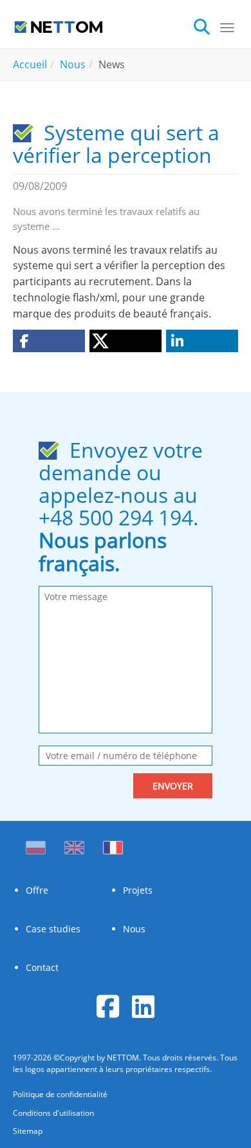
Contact (42, 967)
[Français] (113, 844)
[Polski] (38, 844)
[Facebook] (108, 1006)
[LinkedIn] (143, 1006)
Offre (37, 890)
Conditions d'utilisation (53, 1112)
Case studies (53, 929)
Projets (138, 890)
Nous (134, 929)
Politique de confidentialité (60, 1094)
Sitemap (27, 1130)
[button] (49, 341)
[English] (74, 844)
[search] (206, 25)
